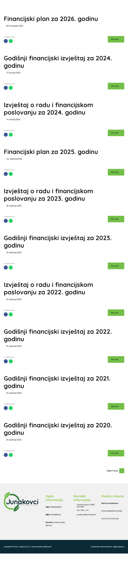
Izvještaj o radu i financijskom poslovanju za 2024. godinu (48, 108)
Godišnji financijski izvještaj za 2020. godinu (58, 428)
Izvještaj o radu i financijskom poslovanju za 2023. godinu (48, 194)
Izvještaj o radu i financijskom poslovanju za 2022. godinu (48, 288)
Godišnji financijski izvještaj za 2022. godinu (58, 335)
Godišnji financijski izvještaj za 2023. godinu (58, 241)
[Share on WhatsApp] (11, 41)
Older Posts (112, 470)
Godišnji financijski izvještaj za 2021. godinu (57, 382)
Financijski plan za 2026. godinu (51, 19)
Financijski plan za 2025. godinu (51, 152)
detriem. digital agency (115, 547)
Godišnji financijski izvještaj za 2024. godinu (58, 61)
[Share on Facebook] (6, 41)
